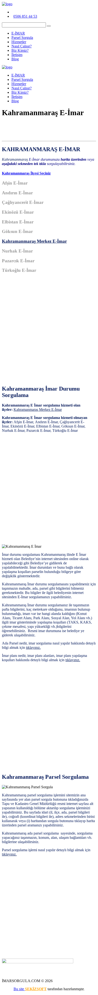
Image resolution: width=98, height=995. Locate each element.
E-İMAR (18, 33)
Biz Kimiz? (20, 50)
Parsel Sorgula (22, 38)
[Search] (49, 26)
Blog (15, 59)
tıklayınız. (33, 647)
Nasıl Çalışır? (21, 46)
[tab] (49, 173)
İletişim (16, 55)
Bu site (19, 989)
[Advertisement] (49, 332)
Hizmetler (18, 42)
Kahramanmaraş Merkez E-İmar (34, 241)
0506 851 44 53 (25, 16)
